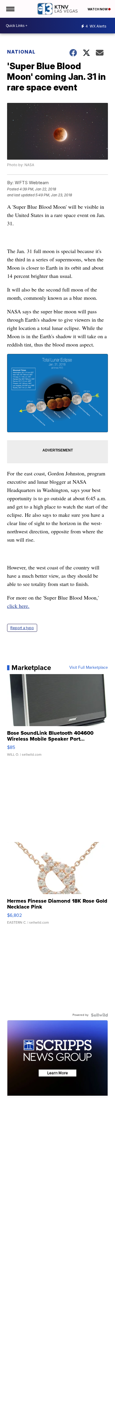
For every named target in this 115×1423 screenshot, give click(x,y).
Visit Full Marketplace (88, 668)
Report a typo (22, 628)
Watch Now (98, 9)
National (21, 52)
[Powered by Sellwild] (99, 1015)
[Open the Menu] (9, 8)
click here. (18, 605)
